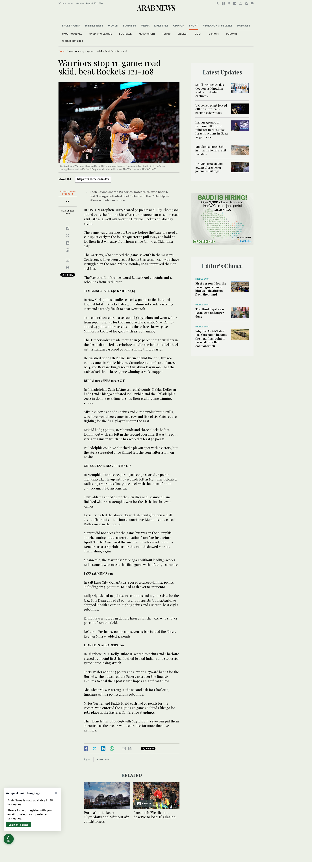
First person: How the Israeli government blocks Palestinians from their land (210, 288)
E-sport (214, 33)
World (113, 25)
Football (125, 33)
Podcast (231, 33)
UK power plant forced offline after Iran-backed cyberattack (211, 109)
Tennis (166, 33)
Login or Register (18, 824)
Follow (69, 274)
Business (129, 25)
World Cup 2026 (72, 41)
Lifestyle (161, 25)
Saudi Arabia (71, 25)
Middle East (94, 25)
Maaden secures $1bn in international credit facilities (210, 150)
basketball (103, 759)
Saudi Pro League (100, 33)
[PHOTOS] (156, 795)
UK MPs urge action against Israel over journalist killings (209, 167)
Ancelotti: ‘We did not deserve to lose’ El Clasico (154, 814)
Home (61, 51)
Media (145, 25)
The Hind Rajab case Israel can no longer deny (210, 312)
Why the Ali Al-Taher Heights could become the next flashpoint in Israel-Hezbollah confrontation (211, 338)
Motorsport (147, 33)
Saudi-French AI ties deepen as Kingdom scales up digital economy (209, 90)
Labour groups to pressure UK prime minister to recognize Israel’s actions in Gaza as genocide (211, 129)
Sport (193, 25)
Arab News (67, 3)
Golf (198, 33)
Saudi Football (72, 33)
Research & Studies (218, 25)
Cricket (183, 33)
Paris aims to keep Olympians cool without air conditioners (106, 817)
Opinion (178, 25)
